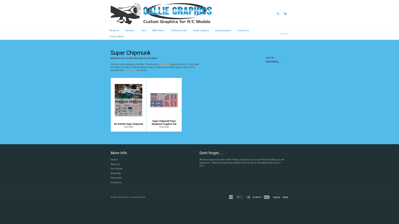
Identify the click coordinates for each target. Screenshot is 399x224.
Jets (143, 30)
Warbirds (115, 30)
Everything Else (223, 30)
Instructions (116, 178)
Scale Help (165, 64)
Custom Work (117, 36)
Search (114, 159)
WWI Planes (158, 30)
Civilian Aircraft (179, 30)
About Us (115, 164)
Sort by (270, 58)
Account (284, 33)
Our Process (117, 169)
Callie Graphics (123, 197)
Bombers (130, 30)
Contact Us (243, 30)
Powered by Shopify (137, 197)
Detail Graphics (201, 30)
